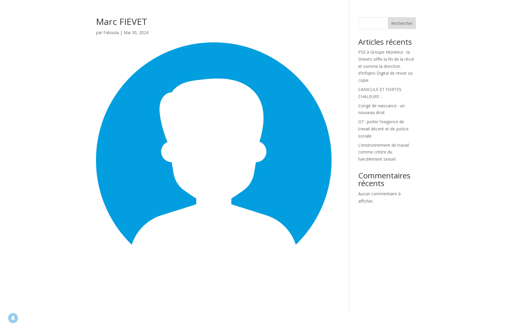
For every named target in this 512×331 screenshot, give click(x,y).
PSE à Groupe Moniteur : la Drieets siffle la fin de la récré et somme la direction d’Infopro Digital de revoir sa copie (386, 66)
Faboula (111, 32)
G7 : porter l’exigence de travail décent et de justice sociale (383, 129)
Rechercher (402, 23)
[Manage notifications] (13, 318)
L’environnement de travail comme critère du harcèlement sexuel (383, 152)
